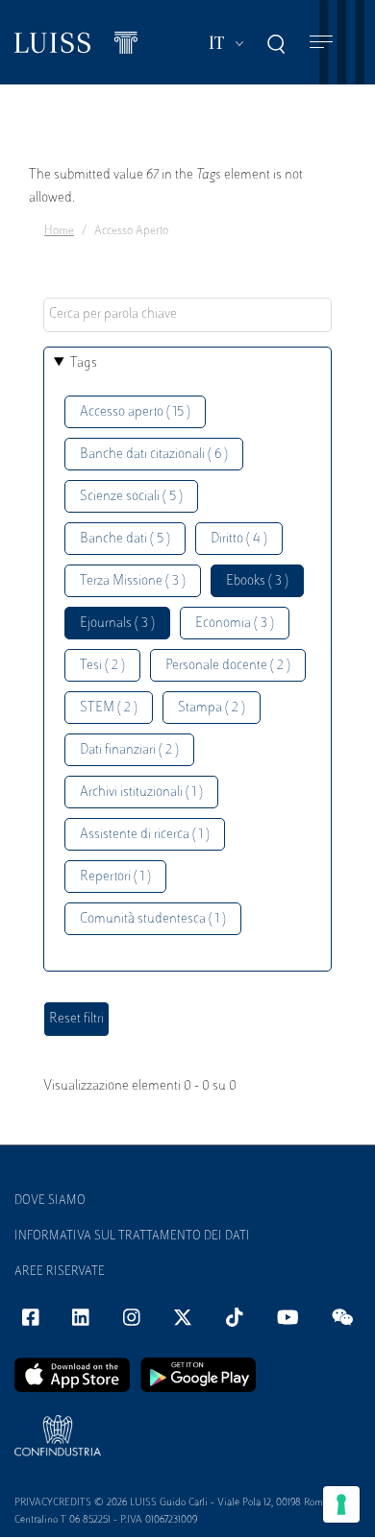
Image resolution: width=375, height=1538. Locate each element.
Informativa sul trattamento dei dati (132, 1236)
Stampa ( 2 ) (211, 708)
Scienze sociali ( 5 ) (131, 497)
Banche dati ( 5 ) (125, 539)
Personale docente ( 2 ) (227, 666)
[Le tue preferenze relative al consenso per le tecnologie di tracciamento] (341, 1504)
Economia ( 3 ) (234, 623)
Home (59, 231)
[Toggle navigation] (321, 43)
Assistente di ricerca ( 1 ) (145, 835)
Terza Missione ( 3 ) (133, 581)
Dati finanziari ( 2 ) (129, 750)
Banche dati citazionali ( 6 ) (154, 454)
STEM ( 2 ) (109, 708)
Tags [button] (83, 363)
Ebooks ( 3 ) (257, 581)
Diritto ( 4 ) (239, 539)
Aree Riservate (59, 1272)
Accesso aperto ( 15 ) (135, 412)
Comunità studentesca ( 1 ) (153, 919)
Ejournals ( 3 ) (117, 623)
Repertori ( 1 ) (115, 877)
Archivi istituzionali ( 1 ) (141, 792)
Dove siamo (50, 1201)
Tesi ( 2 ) (102, 666)
